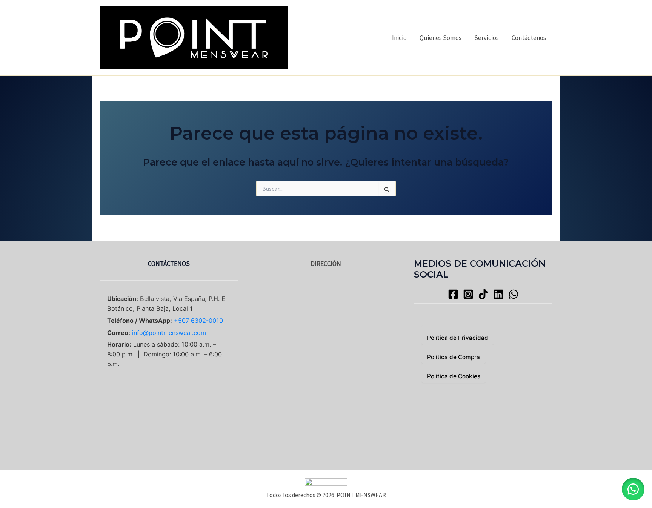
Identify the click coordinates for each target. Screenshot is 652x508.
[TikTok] (483, 294)
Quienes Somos (440, 38)
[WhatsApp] (513, 294)
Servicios (486, 38)
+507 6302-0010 (198, 320)
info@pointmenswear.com (169, 332)
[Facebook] (453, 294)
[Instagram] (468, 294)
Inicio (399, 38)
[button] (633, 489)
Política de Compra (453, 357)
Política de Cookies (453, 376)
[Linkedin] (498, 294)
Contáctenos (529, 38)
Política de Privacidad (457, 337)
